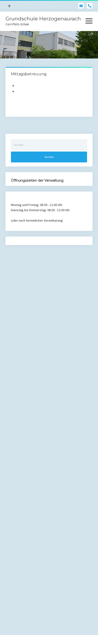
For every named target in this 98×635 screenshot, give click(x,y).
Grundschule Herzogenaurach (43, 19)
